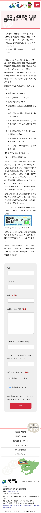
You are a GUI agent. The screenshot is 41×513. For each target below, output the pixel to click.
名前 (9, 268)
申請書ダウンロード (20, 441)
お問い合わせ (20, 454)
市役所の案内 (20, 432)
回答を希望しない (19, 387)
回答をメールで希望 (19, 378)
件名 (9, 295)
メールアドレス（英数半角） (18, 341)
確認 (20, 406)
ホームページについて (20, 445)
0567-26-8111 (13, 491)
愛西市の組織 (20, 436)
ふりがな (10, 281)
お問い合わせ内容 (14, 309)
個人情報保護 (20, 450)
